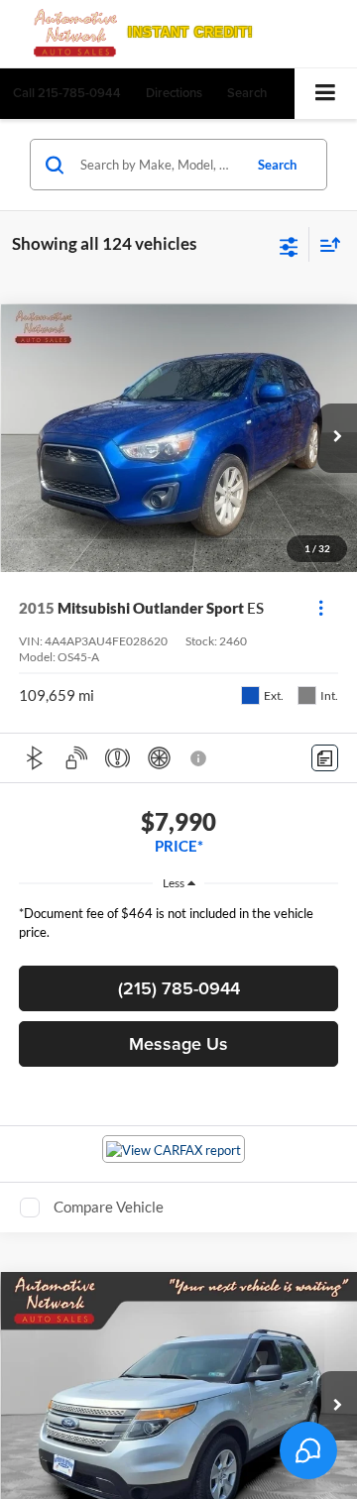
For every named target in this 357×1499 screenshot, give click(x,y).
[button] (67, 92)
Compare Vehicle (109, 1206)
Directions (174, 92)
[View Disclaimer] (200, 758)
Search (277, 165)
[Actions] (320, 608)
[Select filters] (289, 245)
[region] (179, 927)
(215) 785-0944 (179, 988)
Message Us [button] (178, 1043)
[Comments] (324, 758)
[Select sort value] (325, 244)
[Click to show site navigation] (326, 93)
